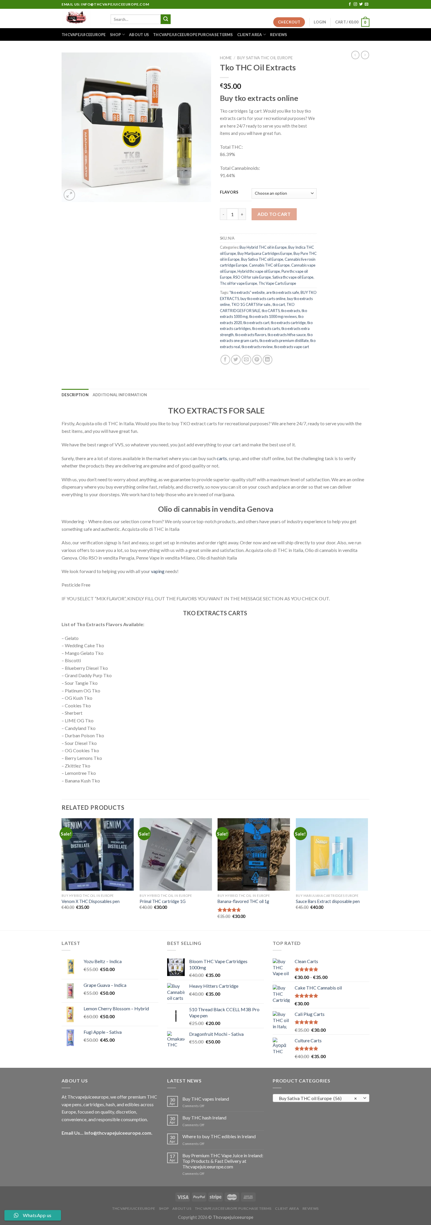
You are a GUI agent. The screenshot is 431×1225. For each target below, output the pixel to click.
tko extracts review (257, 346)
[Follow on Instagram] (355, 4)
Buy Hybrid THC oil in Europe (263, 247)
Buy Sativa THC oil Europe (265, 57)
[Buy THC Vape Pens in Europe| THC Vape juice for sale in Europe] (82, 18)
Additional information (120, 394)
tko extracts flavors (250, 334)
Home (226, 57)
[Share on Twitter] (236, 360)
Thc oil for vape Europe (238, 283)
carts (222, 458)
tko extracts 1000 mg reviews (273, 316)
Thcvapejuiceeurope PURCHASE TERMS (193, 34)
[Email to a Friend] (246, 360)
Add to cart (274, 214)
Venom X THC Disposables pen (91, 901)
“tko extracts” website (247, 292)
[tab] (75, 395)
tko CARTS (271, 310)
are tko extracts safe (282, 292)
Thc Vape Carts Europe (277, 283)
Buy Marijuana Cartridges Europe (264, 253)
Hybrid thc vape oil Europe (258, 271)
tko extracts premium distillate (284, 340)
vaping (157, 571)
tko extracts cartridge (288, 322)
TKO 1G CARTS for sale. (251, 304)
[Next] (367, 874)
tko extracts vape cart (291, 346)
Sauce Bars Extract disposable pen (328, 901)
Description (75, 394)
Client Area (249, 34)
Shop (115, 34)
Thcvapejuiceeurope (84, 34)
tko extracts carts (266, 328)
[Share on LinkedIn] (267, 360)
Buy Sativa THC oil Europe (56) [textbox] (318, 1098)
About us (139, 34)
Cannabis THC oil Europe (269, 265)
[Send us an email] (366, 4)
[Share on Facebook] (225, 360)
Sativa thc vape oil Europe (292, 277)
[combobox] (321, 1098)
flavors (229, 192)
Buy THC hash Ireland (204, 1117)
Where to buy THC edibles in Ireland (219, 1136)
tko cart (279, 304)
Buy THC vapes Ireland (205, 1099)
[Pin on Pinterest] (257, 360)
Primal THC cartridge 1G (163, 901)
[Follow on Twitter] (361, 4)
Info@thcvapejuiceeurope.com (117, 1133)
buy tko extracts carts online (263, 298)
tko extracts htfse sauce (287, 334)
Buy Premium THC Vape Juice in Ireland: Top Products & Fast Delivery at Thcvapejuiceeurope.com (222, 1161)
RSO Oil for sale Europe (252, 277)
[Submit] (166, 19)
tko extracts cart (256, 322)
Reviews (278, 34)
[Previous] (61, 874)
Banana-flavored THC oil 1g (243, 901)
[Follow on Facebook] (350, 4)
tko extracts (290, 310)
